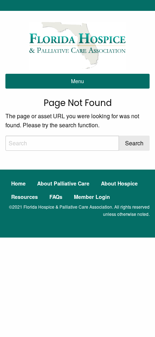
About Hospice (119, 183)
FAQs (55, 196)
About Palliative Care (63, 183)
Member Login (92, 196)
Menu (77, 81)
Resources (24, 196)
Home (18, 183)
